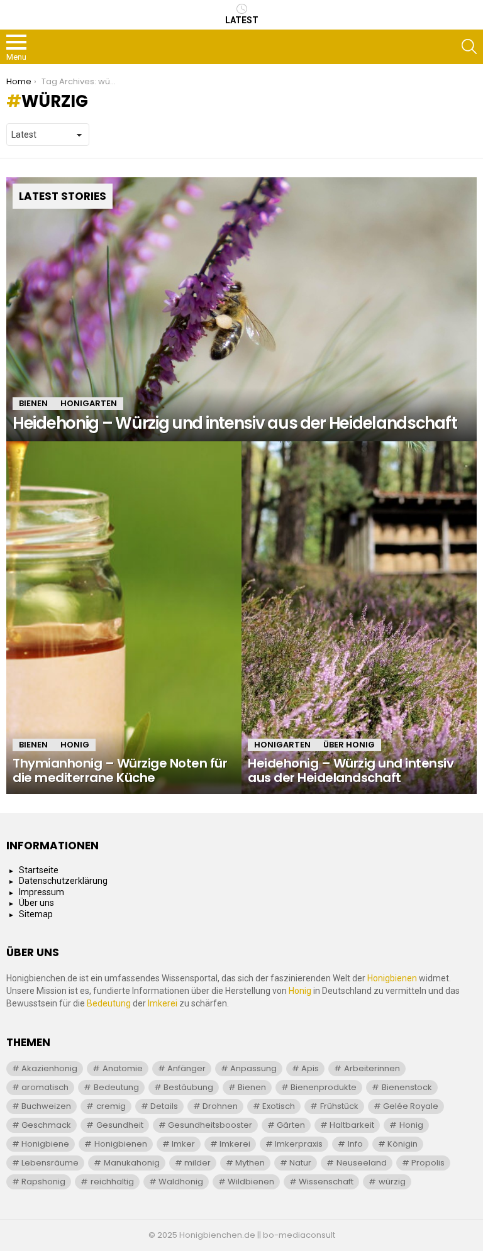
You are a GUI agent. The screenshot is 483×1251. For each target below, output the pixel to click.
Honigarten (88, 403)
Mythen (250, 1163)
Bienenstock (407, 1087)
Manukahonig (132, 1163)
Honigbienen (392, 978)
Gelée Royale (410, 1106)
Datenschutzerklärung (63, 881)
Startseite (38, 870)
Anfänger (186, 1068)
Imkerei (162, 1003)
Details (164, 1106)
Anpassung (253, 1068)
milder (197, 1163)
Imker (183, 1144)
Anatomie (123, 1068)
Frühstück (339, 1106)
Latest (241, 20)
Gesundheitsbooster (210, 1125)
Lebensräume (50, 1163)
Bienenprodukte (324, 1087)
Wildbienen (251, 1182)
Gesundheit (119, 1125)
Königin (402, 1144)
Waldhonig (180, 1182)
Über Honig (349, 745)
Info (355, 1144)
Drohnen (220, 1106)
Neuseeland (361, 1163)
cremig (111, 1106)
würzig (392, 1182)
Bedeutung (109, 1003)
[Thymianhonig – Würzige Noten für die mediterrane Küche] (124, 617)
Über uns (36, 903)
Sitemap (36, 914)
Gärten (291, 1125)
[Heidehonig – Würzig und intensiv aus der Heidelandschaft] (241, 309)
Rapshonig (43, 1182)
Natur (300, 1163)
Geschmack (46, 1125)
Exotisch (278, 1106)
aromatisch (45, 1087)
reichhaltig (112, 1182)
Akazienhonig (49, 1068)
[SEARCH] (469, 46)
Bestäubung (188, 1087)
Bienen (33, 403)
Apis (310, 1068)
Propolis (428, 1163)
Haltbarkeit (352, 1125)
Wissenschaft (326, 1182)
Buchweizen (46, 1106)
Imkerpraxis (299, 1144)
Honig (74, 745)
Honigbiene (45, 1144)
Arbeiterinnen (372, 1068)
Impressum (41, 892)
